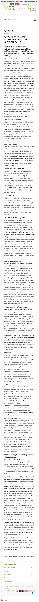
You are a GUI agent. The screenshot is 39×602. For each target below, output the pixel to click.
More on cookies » (24, 4)
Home (6, 33)
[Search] (5, 19)
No (17, 4)
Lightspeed (7, 588)
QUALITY (11, 33)
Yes (12, 4)
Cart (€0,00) (27, 8)
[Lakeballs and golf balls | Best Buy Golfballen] (12, 7)
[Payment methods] (9, 591)
